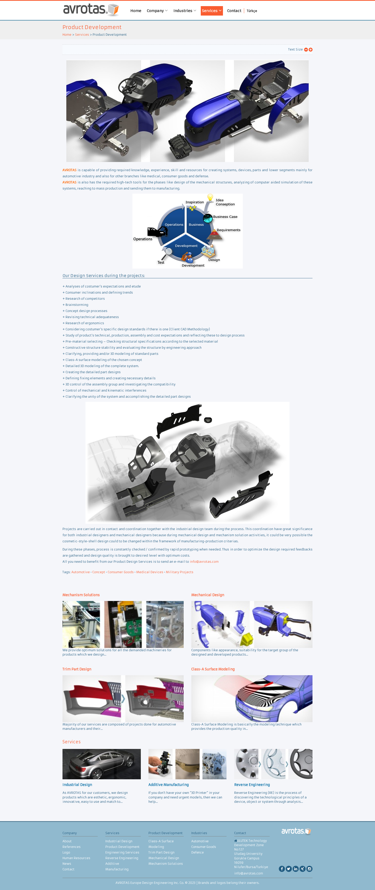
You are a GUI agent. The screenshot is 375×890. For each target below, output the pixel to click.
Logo (66, 852)
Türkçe (252, 11)
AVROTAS (89, 10)
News (66, 864)
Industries (183, 10)
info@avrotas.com (204, 561)
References (71, 847)
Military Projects (179, 572)
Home (135, 10)
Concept (98, 572)
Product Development (91, 27)
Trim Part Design (161, 852)
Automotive (80, 572)
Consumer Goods (121, 572)
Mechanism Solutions (165, 864)
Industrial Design (118, 841)
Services (210, 10)
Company (156, 10)
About (67, 841)
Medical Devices (149, 572)
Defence (197, 852)
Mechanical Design (163, 858)
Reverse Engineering (121, 858)
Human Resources (76, 858)
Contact (234, 10)
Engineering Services (122, 852)
